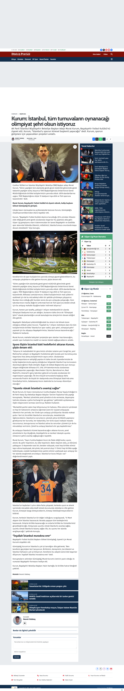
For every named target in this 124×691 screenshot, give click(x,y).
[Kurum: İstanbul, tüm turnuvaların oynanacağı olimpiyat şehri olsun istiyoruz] (44, 163)
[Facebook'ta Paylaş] (94, 139)
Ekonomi (28, 59)
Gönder (16, 657)
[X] (100, 668)
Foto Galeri (96, 54)
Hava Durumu (44, 675)
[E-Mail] (24, 623)
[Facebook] (97, 668)
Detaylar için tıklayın (96, 282)
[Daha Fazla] (103, 139)
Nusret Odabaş (29, 619)
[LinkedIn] (107, 668)
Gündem (20, 59)
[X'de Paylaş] (96, 139)
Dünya (13, 59)
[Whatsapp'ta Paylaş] (100, 139)
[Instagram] (104, 668)
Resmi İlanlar (44, 59)
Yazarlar (53, 59)
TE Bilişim (110, 688)
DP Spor (35, 59)
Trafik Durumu (69, 675)
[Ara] (112, 54)
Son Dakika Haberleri (45, 680)
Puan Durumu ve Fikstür (98, 675)
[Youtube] (111, 668)
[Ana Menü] (112, 59)
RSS (15, 688)
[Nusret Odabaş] (17, 620)
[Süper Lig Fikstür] (110, 289)
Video (106, 54)
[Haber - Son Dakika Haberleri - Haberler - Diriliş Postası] (20, 54)
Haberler (14, 114)
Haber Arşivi (69, 680)
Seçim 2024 (23, 114)
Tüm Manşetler (18, 680)
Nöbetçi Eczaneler (19, 675)
